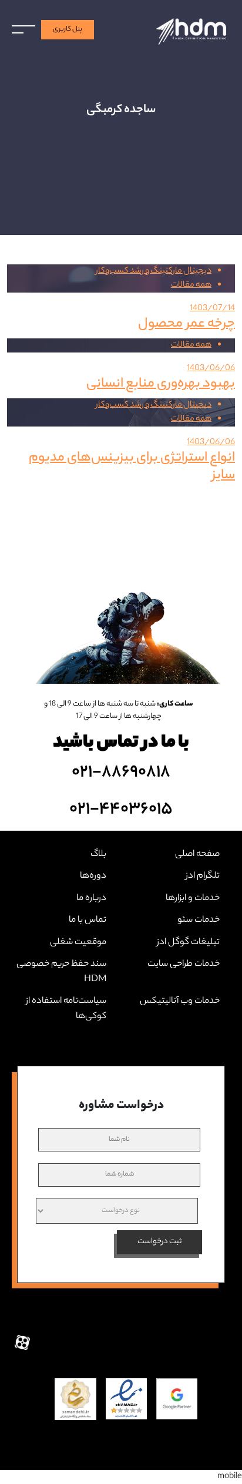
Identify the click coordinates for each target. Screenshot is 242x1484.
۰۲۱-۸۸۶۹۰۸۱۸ (121, 772)
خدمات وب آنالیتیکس (180, 1001)
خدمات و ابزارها (193, 898)
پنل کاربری (67, 29)
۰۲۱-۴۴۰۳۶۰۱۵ (121, 809)
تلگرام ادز (203, 876)
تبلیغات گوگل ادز (188, 942)
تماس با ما (87, 920)
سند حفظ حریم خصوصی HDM (61, 972)
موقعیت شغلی (78, 942)
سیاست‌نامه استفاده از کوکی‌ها (66, 1009)
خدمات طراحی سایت (183, 964)
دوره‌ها (93, 876)
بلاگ (98, 854)
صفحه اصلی (197, 854)
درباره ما (91, 898)
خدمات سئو (198, 920)
